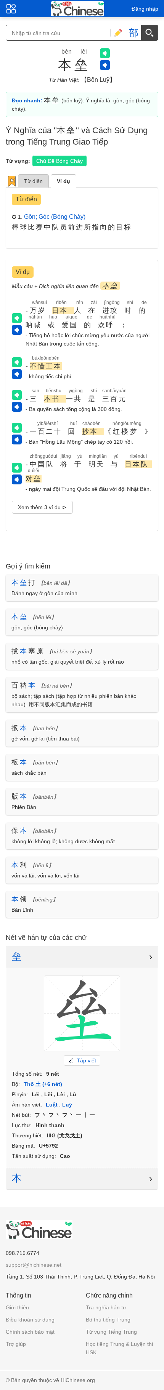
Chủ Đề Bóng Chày (59, 161)
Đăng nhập (145, 9)
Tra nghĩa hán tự (106, 1307)
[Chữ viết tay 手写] (118, 32)
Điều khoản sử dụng (30, 1320)
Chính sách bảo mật (30, 1332)
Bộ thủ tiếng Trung (108, 1320)
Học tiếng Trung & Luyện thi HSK (119, 1348)
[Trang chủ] (77, 8)
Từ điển (33, 181)
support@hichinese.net (33, 1265)
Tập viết (86, 1060)
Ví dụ (63, 181)
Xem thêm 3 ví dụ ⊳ (42, 507)
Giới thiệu (17, 1307)
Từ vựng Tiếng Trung (111, 1332)
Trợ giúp (16, 1344)
